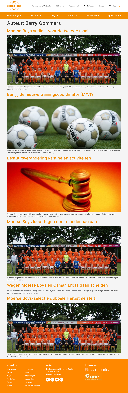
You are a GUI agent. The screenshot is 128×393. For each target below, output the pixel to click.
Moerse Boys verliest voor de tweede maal (47, 30)
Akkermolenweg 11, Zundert (41, 6)
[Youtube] (61, 380)
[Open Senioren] (40, 15)
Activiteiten (11, 379)
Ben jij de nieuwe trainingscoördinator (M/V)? (50, 94)
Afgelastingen (89, 6)
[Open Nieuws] (76, 15)
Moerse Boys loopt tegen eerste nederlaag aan (52, 221)
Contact (101, 6)
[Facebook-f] (48, 380)
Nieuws (27, 373)
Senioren (10, 373)
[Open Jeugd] (58, 15)
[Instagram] (52, 380)
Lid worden (60, 6)
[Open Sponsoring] (120, 15)
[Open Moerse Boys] (21, 15)
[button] (119, 6)
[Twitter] (57, 380)
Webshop (112, 6)
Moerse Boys (11, 369)
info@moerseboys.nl (55, 374)
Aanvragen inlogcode (32, 385)
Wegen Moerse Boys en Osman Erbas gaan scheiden (57, 285)
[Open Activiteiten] (98, 15)
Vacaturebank (74, 6)
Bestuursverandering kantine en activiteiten (49, 158)
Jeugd (9, 376)
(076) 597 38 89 (53, 372)
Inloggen (10, 385)
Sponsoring (29, 369)
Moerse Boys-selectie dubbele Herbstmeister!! (51, 298)
